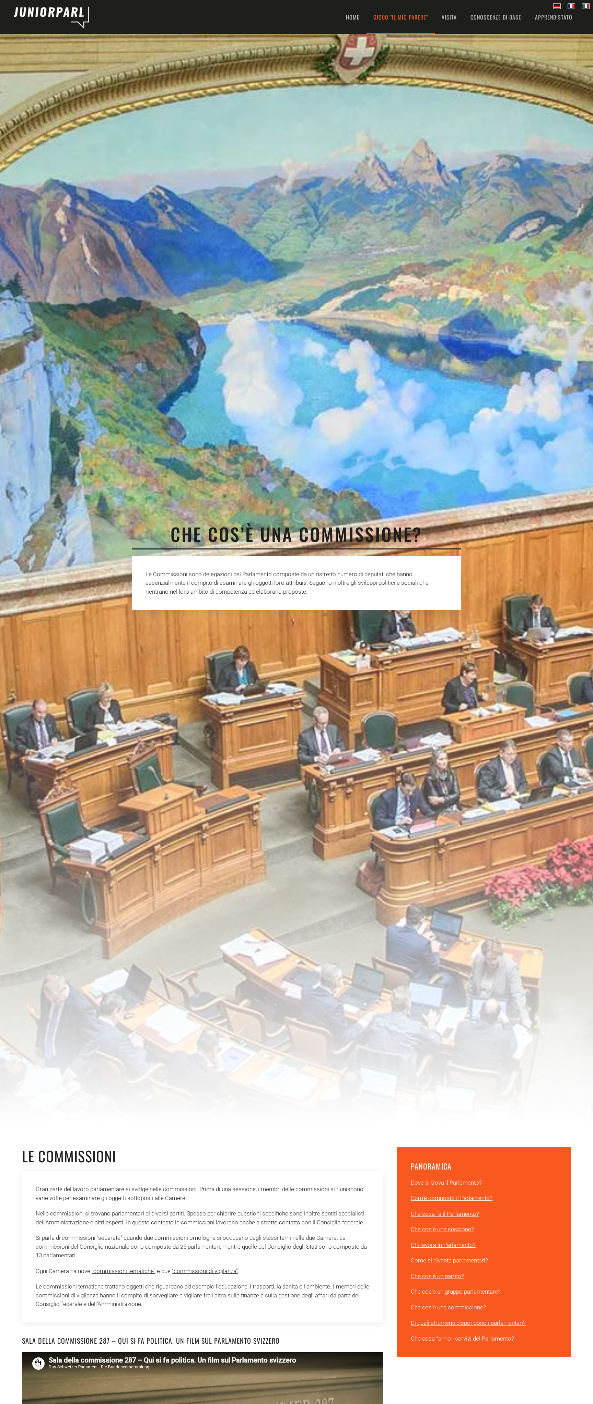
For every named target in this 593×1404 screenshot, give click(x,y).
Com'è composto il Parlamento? (451, 1198)
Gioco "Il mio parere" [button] (400, 17)
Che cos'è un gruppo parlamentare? (456, 1291)
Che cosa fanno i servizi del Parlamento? (462, 1338)
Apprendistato (553, 17)
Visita (449, 17)
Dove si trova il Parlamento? (446, 1182)
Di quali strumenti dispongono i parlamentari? (468, 1322)
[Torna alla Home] (51, 17)
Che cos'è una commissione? (448, 1307)
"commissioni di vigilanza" (205, 1271)
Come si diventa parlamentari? (449, 1260)
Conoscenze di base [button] (495, 17)
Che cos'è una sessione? (442, 1229)
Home (353, 17)
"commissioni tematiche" (123, 1271)
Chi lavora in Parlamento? (443, 1245)
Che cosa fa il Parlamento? (445, 1213)
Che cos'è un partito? (437, 1276)
